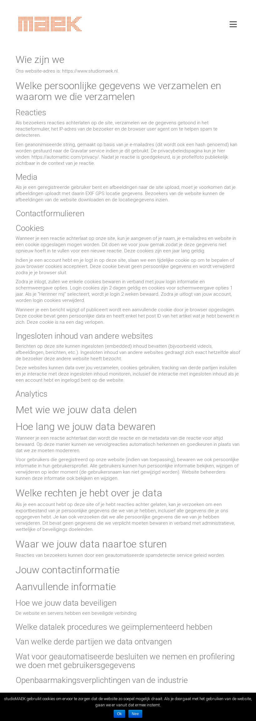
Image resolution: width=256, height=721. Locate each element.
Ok (119, 714)
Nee (135, 714)
